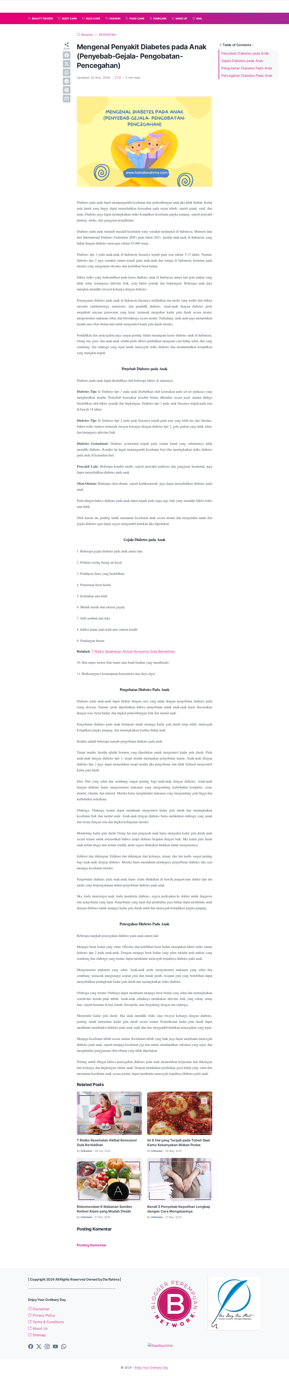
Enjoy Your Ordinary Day (151, 1367)
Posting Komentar (91, 1245)
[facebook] (66, 55)
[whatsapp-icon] (63, 1347)
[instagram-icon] (47, 1347)
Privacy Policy (43, 1315)
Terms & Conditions (48, 1322)
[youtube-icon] (55, 1347)
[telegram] (66, 81)
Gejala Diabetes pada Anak (242, 61)
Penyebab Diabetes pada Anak (245, 53)
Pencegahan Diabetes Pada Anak (246, 75)
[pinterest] (66, 90)
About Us (40, 1328)
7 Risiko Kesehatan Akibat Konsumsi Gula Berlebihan (133, 651)
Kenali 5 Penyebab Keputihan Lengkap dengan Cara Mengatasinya (178, 1208)
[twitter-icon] (38, 1347)
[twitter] (66, 64)
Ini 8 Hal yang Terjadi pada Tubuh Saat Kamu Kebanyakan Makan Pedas (178, 1142)
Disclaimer (40, 1309)
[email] (66, 98)
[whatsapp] (66, 72)
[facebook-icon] (30, 1347)
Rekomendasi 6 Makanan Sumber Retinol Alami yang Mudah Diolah (104, 1208)
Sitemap (39, 1335)
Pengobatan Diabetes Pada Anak (246, 68)
